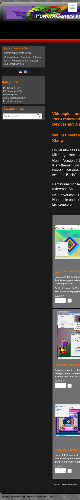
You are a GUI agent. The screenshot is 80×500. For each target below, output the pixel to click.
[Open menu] (72, 7)
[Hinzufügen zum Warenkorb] (69, 300)
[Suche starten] (38, 116)
